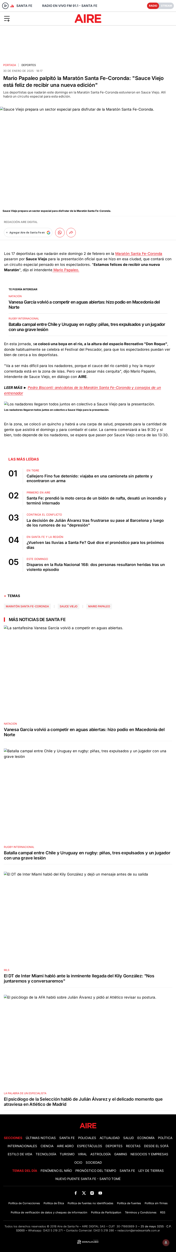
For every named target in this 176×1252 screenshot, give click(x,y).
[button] (29, 18)
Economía (146, 1138)
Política (165, 1138)
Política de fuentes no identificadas (90, 1203)
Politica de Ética (54, 1203)
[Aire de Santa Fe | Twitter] (84, 1193)
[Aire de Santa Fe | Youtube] (100, 1193)
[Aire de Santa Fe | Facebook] (75, 1193)
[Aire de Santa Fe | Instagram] (92, 1193)
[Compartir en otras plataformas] (71, 232)
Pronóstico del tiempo (95, 1171)
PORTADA (9, 65)
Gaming (120, 1154)
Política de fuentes (129, 1203)
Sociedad (94, 1163)
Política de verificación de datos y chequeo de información (49, 1212)
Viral (82, 1154)
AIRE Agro (65, 1146)
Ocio (78, 1163)
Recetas (133, 1146)
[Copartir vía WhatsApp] (60, 232)
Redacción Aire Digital (21, 222)
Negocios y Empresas (149, 1154)
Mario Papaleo (99, 606)
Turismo (67, 1154)
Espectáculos (89, 1146)
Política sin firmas (156, 1203)
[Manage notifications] (165, 1242)
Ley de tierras (151, 1171)
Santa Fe (67, 1138)
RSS (162, 1212)
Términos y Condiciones (140, 1212)
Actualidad (110, 1138)
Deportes (28, 65)
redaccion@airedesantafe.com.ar (138, 1230)
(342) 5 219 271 (53, 1230)
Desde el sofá (156, 1146)
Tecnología (46, 1154)
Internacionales (22, 1146)
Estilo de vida (20, 1154)
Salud (128, 1138)
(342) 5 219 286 (103, 1230)
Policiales (87, 1138)
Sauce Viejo (68, 606)
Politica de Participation (106, 1212)
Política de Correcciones (24, 1203)
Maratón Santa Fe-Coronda (138, 253)
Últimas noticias (41, 1138)
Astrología (100, 1154)
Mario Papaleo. (65, 270)
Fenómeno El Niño (56, 1171)
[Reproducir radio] (5, 6)
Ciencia (47, 1146)
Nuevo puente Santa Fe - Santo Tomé (88, 1179)
